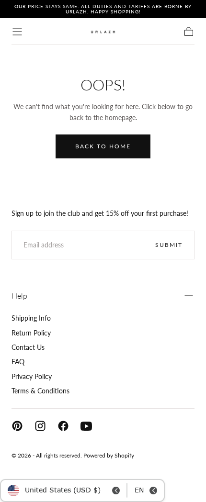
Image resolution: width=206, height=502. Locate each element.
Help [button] (19, 295)
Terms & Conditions (40, 391)
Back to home (103, 146)
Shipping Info (31, 318)
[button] (17, 31)
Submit (169, 244)
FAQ (17, 361)
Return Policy (31, 333)
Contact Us (28, 347)
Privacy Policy (31, 376)
